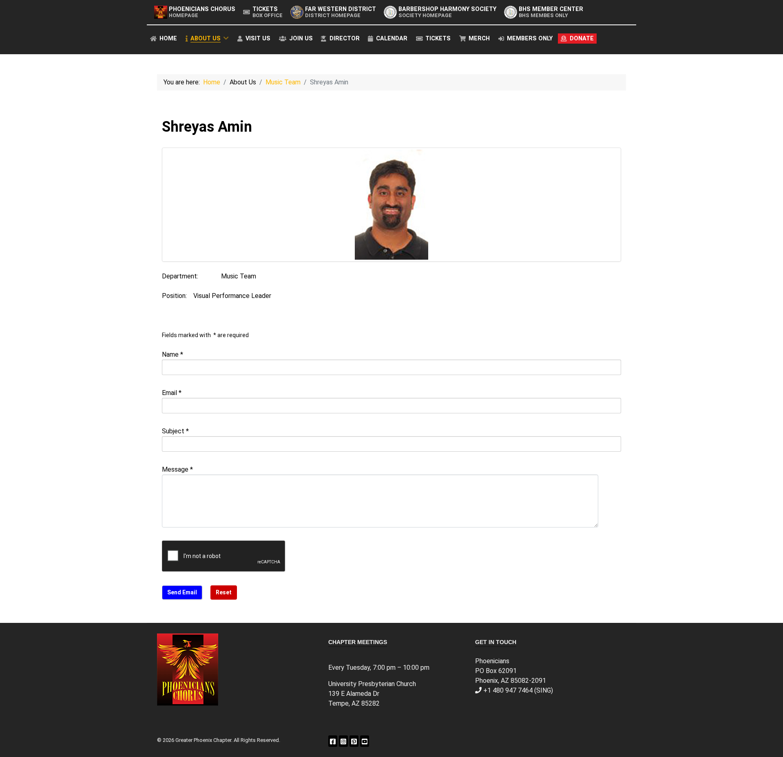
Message (177, 469)
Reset (224, 592)
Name (172, 354)
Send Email (182, 592)
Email (171, 393)
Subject (175, 431)
